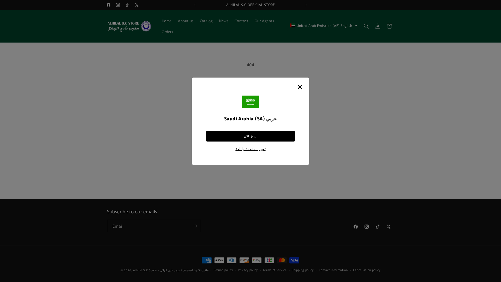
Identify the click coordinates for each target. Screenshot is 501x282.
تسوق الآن (250, 136)
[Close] (300, 87)
